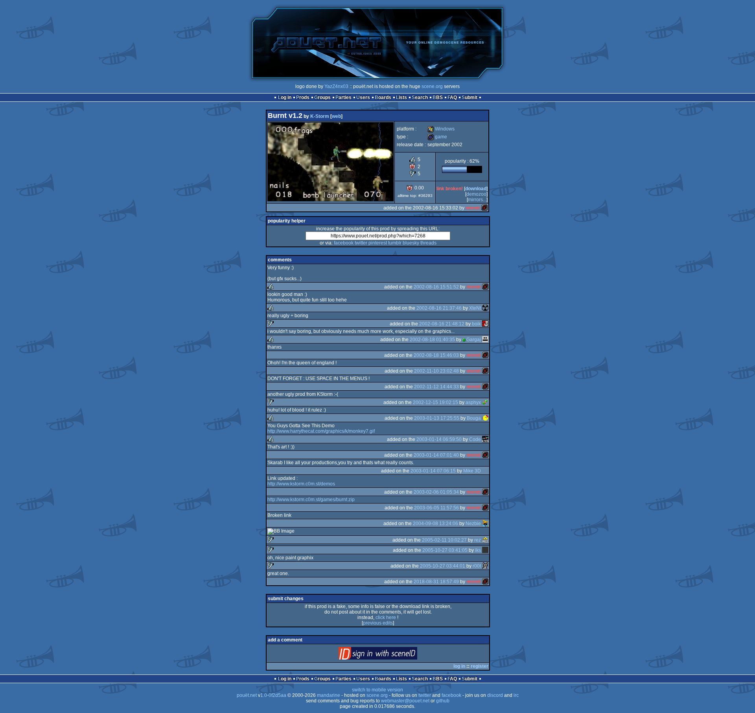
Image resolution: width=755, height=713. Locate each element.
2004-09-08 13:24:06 (435, 523)
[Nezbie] (485, 523)
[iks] (485, 550)
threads (428, 243)
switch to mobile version (377, 690)
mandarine (328, 695)
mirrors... (477, 199)
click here (386, 617)
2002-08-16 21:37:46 (439, 308)
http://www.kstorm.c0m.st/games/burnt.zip (311, 499)
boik (476, 324)
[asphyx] (485, 402)
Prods (302, 97)
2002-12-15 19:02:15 (435, 402)
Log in (284, 97)
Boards (383, 97)
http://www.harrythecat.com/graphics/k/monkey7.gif (321, 431)
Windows (441, 129)
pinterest (377, 243)
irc (516, 695)
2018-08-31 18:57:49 (436, 581)
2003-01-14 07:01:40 (436, 455)
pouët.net (247, 695)
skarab (473, 208)
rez (477, 540)
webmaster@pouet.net (405, 701)
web (336, 116)
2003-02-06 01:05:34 (436, 492)
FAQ (452, 97)
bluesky (411, 243)
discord (495, 695)
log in (459, 666)
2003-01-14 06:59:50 (439, 439)
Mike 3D (472, 471)
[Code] (485, 439)
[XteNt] (485, 308)
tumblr (394, 243)
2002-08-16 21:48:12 (441, 324)
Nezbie (473, 523)
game (437, 137)
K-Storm (319, 116)
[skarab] (484, 208)
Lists (401, 97)
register (479, 666)
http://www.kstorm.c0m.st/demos (301, 484)
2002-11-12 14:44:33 (436, 387)
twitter (361, 243)
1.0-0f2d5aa (273, 695)
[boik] (485, 324)
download (475, 188)
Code (475, 439)
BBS (438, 97)
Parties (343, 97)
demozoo (476, 194)
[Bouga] (485, 418)
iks (478, 550)
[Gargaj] (485, 339)
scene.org (432, 86)
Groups (322, 97)
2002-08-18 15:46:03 (436, 355)
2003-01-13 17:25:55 (436, 418)
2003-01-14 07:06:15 (433, 471)
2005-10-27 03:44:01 (442, 566)
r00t (477, 566)
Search (420, 97)
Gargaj (473, 339)
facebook (344, 243)
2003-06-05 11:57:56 (436, 508)
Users (363, 97)
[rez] (485, 540)
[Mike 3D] (485, 471)
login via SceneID (391, 655)
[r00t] (485, 566)
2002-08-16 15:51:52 (436, 287)
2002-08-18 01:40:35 (432, 339)
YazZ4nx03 (336, 86)
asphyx (473, 402)
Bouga (474, 418)
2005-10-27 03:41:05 (445, 550)
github (442, 701)
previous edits (378, 623)
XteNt (475, 308)
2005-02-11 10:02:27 (444, 540)
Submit (469, 97)
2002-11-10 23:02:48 (436, 371)
